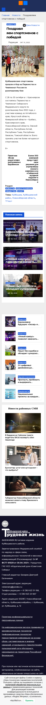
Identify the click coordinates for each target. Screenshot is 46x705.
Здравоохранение (26, 377)
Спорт (21, 191)
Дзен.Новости (33, 25)
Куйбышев (17, 195)
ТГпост (8, 201)
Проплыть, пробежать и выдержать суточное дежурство (29, 382)
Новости (16, 15)
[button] (43, 9)
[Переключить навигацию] (23, 9)
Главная (5, 15)
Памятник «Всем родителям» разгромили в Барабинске (14, 160)
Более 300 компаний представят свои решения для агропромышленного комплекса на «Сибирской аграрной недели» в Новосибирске (31, 169)
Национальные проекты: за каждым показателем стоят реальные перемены (28, 398)
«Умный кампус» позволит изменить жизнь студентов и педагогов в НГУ (27, 340)
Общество (11, 191)
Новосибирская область (23, 198)
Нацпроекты (23, 391)
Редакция (13, 42)
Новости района (24, 188)
